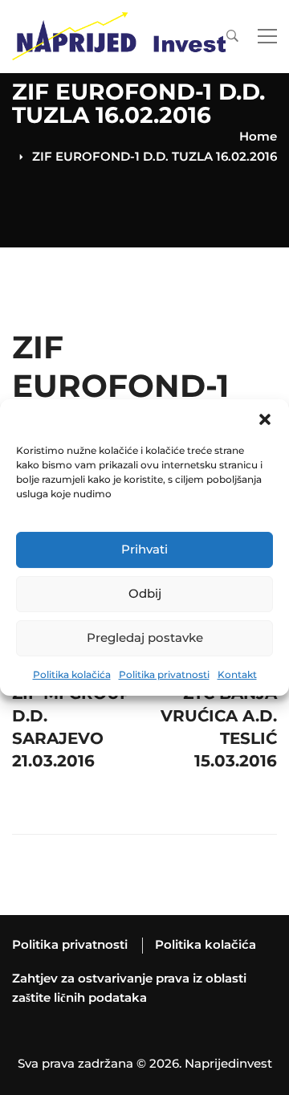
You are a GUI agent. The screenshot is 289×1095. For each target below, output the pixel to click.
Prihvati (144, 549)
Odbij (144, 593)
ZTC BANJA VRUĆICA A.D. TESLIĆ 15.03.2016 (219, 711)
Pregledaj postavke (145, 637)
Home (258, 136)
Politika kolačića (72, 674)
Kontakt (237, 674)
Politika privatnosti (164, 674)
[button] (265, 419)
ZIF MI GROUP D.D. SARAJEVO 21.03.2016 (72, 711)
